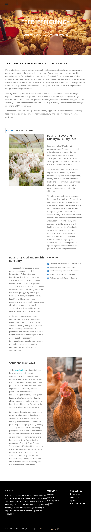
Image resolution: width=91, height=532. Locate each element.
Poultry (10, 130)
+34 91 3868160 (78, 503)
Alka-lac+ (50, 494)
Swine (31, 130)
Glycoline (50, 497)
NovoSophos (20, 370)
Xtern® (50, 503)
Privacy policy (52, 529)
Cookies (60, 529)
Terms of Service (40, 529)
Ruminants (21, 130)
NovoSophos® (53, 500)
